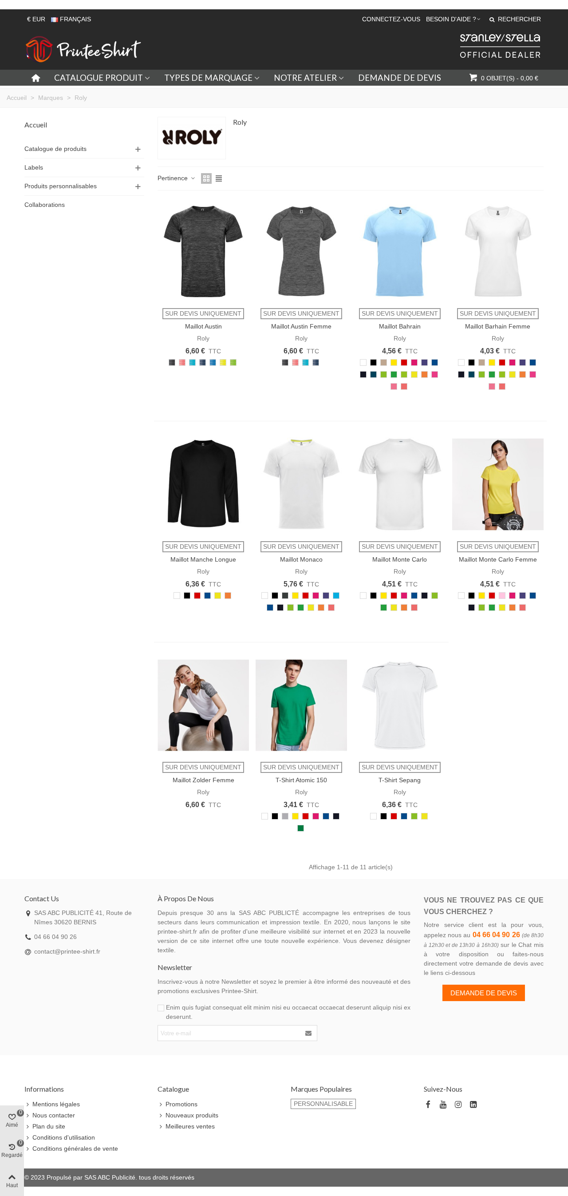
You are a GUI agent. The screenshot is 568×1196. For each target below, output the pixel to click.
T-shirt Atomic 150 (301, 780)
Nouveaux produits (192, 1115)
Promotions (181, 1104)
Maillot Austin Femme (301, 326)
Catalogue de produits (55, 148)
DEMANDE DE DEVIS (399, 78)
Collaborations (44, 204)
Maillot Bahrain (400, 326)
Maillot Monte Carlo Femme (498, 559)
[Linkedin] (473, 1105)
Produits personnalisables (60, 186)
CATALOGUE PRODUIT (98, 78)
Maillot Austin (203, 326)
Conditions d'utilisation (63, 1137)
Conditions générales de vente (75, 1148)
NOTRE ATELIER (305, 78)
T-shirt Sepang (400, 780)
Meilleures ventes (190, 1126)
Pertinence (173, 178)
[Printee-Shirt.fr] (83, 49)
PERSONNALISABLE (323, 1103)
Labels (33, 167)
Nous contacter (53, 1115)
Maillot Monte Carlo (399, 559)
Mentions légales (56, 1104)
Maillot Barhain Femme (497, 326)
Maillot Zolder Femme (203, 780)
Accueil (35, 124)
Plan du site (48, 1126)
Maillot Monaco (301, 559)
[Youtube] (443, 1105)
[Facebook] (428, 1105)
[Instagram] (458, 1105)
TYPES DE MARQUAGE (208, 78)
